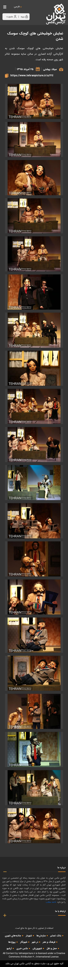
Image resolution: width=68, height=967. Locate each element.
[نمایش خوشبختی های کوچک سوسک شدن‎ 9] (34, 406)
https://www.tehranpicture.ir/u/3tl (31, 76)
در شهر (35, 942)
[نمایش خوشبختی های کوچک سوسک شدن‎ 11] (34, 482)
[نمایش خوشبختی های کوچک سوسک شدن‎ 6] (34, 291)
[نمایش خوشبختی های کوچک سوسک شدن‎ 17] (34, 711)
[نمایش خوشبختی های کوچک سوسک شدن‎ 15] (34, 635)
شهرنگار (23, 942)
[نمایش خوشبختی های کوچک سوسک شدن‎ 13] (34, 558)
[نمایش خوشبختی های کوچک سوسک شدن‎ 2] (34, 177)
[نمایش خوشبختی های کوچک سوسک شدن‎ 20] (34, 825)
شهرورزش (37, 948)
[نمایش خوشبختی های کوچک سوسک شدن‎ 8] (34, 368)
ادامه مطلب (51, 902)
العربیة (35, 9)
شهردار (29, 935)
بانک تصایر (55, 935)
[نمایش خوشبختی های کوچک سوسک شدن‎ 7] (34, 330)
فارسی (17, 6)
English (26, 9)
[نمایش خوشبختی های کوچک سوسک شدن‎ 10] (34, 444)
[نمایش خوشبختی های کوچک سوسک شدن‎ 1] (34, 139)
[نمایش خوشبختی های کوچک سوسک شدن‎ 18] (34, 749)
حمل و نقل (52, 948)
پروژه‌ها (12, 942)
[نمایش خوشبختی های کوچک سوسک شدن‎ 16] (34, 673)
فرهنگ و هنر (49, 942)
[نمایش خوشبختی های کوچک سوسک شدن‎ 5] (34, 253)
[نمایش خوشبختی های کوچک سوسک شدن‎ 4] (34, 101)
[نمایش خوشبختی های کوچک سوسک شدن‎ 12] (34, 520)
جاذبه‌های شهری (13, 935)
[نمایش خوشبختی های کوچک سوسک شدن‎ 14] (34, 597)
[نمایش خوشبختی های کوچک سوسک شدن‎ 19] (34, 787)
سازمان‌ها (41, 935)
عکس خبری (22, 948)
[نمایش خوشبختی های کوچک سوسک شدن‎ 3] (34, 215)
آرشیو (9, 948)
